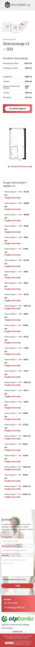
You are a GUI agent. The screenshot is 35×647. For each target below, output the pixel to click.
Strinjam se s (14, 579)
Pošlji (17, 586)
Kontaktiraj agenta (17, 108)
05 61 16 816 (10, 603)
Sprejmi (18, 643)
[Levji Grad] (15, 4)
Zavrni (26, 643)
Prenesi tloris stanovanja (21, 166)
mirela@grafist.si (14, 607)
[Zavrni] (33, 640)
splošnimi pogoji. (20, 580)
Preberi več (17, 631)
